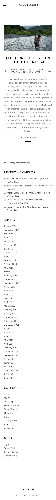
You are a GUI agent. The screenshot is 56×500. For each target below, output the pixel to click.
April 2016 (8, 238)
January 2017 (10, 226)
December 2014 (11, 253)
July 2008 (8, 374)
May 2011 (8, 340)
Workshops (9, 428)
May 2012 (8, 299)
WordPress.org (10, 456)
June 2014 (9, 257)
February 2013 (10, 276)
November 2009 (11, 371)
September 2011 (11, 325)
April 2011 (8, 344)
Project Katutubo (42, 71)
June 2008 (9, 378)
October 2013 (10, 264)
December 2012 (11, 280)
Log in (6, 445)
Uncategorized (10, 421)
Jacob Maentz (28, 5)
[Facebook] (24, 490)
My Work (11, 71)
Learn (6, 394)
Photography (24, 71)
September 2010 (11, 355)
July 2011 (8, 333)
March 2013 (9, 272)
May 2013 (8, 268)
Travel (6, 417)
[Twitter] (29, 490)
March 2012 (9, 306)
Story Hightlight (24, 73)
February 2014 (10, 261)
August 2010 (10, 359)
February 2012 (10, 310)
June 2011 (9, 336)
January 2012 (10, 314)
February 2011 (10, 348)
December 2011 (11, 317)
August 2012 (10, 287)
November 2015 (11, 245)
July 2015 (8, 249)
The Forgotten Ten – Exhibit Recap (28, 60)
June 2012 (9, 295)
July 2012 (8, 291)
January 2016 (10, 242)
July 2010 (8, 363)
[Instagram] (33, 490)
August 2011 (10, 329)
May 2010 (8, 367)
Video (6, 425)
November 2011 (11, 321)
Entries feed (9, 448)
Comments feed (11, 452)
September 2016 (11, 230)
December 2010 (11, 352)
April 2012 (8, 302)
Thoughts (8, 413)
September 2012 (11, 283)
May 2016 (8, 234)
